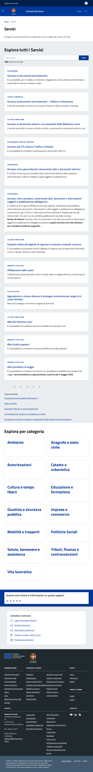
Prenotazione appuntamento (31, 720)
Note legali (50, 736)
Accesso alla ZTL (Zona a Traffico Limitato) (30, 146)
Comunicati (74, 678)
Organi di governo (10, 685)
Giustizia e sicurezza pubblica (36, 685)
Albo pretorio (50, 721)
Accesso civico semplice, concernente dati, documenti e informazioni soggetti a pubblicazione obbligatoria (44, 200)
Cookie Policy (51, 732)
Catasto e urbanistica (15, 97)
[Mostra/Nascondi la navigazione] (2, 11)
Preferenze (66, 761)
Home (6, 21)
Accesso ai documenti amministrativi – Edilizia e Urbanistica (40, 101)
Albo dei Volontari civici (19, 321)
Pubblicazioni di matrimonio (56, 725)
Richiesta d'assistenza (34, 728)
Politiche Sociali (13, 291)
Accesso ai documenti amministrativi (27, 75)
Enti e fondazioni (10, 681)
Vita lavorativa (31, 699)
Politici (6, 692)
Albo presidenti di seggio (20, 367)
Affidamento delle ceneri (20, 270)
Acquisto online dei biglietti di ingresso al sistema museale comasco (44, 244)
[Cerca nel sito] (86, 11)
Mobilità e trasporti (26, 142)
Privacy (49, 728)
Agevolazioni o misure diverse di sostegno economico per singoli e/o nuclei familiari (44, 298)
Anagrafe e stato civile (15, 266)
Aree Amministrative (11, 674)
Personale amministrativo (13, 688)
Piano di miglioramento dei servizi (55, 752)
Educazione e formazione (55, 681)
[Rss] (79, 715)
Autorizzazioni (12, 71)
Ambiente (29, 674)
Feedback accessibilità (54, 746)
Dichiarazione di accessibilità (56, 743)
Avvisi (72, 674)
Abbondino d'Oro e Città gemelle (12, 701)
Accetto (77, 761)
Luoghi (72, 696)
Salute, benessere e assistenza (33, 694)
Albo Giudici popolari (18, 344)
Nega (85, 761)
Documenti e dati (10, 678)
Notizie (72, 681)
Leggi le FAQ (30, 715)
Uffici (6, 696)
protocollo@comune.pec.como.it (13, 740)
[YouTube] (71, 715)
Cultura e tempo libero (15, 119)
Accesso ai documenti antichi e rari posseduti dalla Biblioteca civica (43, 124)
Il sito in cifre (50, 739)
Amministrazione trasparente (52, 716)
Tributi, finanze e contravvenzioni (52, 694)
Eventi (72, 699)
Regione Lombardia (11, 3)
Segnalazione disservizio (34, 725)
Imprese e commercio (54, 685)
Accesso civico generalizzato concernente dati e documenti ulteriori (43, 169)
